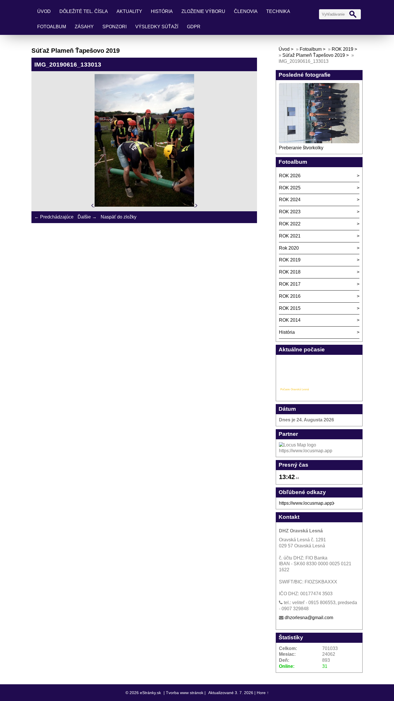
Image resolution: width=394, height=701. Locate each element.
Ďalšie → (87, 216)
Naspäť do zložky (118, 216)
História (162, 11)
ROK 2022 (290, 223)
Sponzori (114, 26)
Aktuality (129, 11)
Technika (278, 11)
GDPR (193, 26)
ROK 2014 (290, 320)
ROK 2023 (290, 211)
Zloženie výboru (203, 11)
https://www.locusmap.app (305, 503)
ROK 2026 (290, 175)
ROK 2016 (290, 296)
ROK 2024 (290, 199)
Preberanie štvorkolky (301, 147)
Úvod (44, 11)
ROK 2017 (290, 284)
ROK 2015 (290, 308)
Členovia (246, 11)
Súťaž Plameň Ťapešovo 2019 (313, 55)
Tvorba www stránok (184, 692)
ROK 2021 (290, 235)
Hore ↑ (263, 692)
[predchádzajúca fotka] (93, 205)
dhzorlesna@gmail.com (309, 617)
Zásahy (84, 26)
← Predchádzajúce (54, 216)
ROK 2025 (290, 187)
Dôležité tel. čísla (83, 11)
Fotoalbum (51, 26)
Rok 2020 (289, 248)
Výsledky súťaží (156, 26)
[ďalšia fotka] (196, 205)
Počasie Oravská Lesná (294, 389)
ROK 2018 (290, 272)
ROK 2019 (342, 49)
